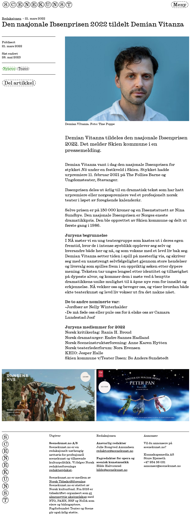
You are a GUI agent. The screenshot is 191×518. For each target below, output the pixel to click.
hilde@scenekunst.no (111, 469)
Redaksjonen (11, 18)
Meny (179, 4)
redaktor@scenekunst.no (114, 450)
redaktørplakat (60, 470)
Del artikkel (19, 82)
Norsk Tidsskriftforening (67, 481)
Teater (23, 68)
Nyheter (9, 68)
